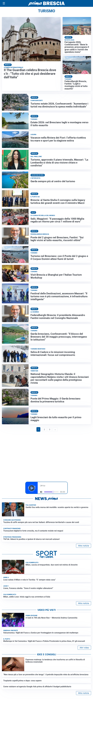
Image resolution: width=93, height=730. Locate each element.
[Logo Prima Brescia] (46, 3)
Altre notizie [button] (83, 545)
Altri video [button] (84, 647)
